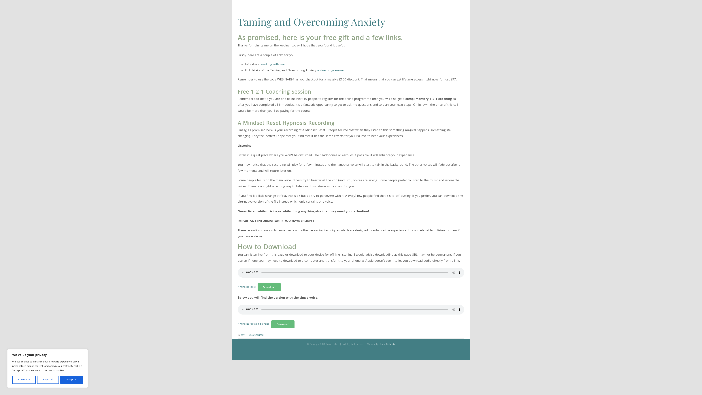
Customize (24, 380)
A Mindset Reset (247, 287)
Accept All (71, 380)
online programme (330, 70)
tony (243, 335)
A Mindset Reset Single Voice (253, 324)
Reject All (48, 380)
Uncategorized (255, 335)
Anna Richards (387, 344)
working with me (272, 64)
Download (269, 287)
